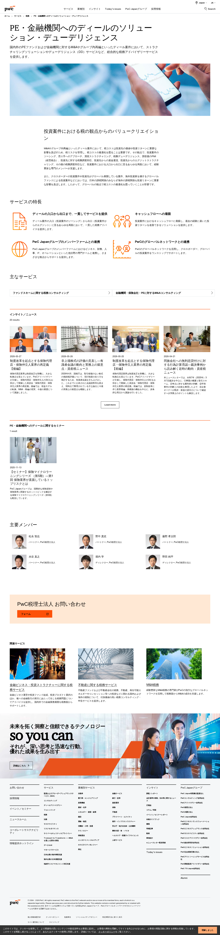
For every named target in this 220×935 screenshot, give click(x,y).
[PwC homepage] (9, 7)
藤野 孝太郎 (169, 536)
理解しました (207, 930)
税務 (27, 16)
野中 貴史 (100, 536)
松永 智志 (34, 536)
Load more (110, 405)
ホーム (7, 16)
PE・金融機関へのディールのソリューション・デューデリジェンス (61, 16)
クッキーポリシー (106, 931)
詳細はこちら (19, 765)
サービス (17, 16)
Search (212, 8)
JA (212, 3)
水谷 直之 (34, 556)
